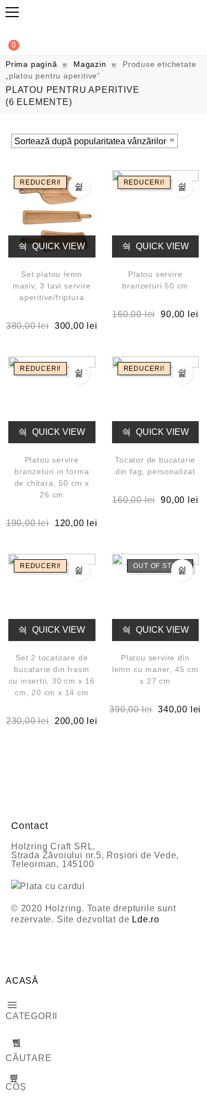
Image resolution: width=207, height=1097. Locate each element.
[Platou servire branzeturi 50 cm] (155, 214)
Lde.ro (146, 919)
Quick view (57, 246)
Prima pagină (31, 64)
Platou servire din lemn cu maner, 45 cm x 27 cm (155, 669)
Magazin (90, 64)
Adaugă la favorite (79, 187)
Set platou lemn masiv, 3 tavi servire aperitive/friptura (52, 286)
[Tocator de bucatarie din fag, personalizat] (155, 400)
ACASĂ (22, 980)
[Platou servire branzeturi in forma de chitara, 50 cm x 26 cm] (51, 400)
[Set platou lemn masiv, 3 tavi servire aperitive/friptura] (51, 214)
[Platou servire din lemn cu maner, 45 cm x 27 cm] (155, 597)
